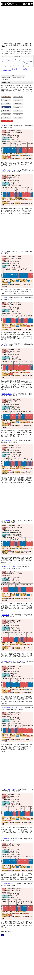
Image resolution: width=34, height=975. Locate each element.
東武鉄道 (5, 125)
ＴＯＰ (4, 69)
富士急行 (5, 344)
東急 (3, 251)
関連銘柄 (14, 69)
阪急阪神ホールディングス (10, 707)
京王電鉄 (5, 297)
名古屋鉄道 (5, 839)
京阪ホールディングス (9, 789)
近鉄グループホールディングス (11, 661)
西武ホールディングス (9, 566)
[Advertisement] (17, 24)
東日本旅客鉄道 (7, 394)
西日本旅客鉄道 (7, 440)
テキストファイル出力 (6, 120)
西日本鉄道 (5, 615)
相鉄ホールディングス (9, 170)
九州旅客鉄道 (6, 883)
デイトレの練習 (7, 70)
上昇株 (25, 69)
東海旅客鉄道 (6, 520)
